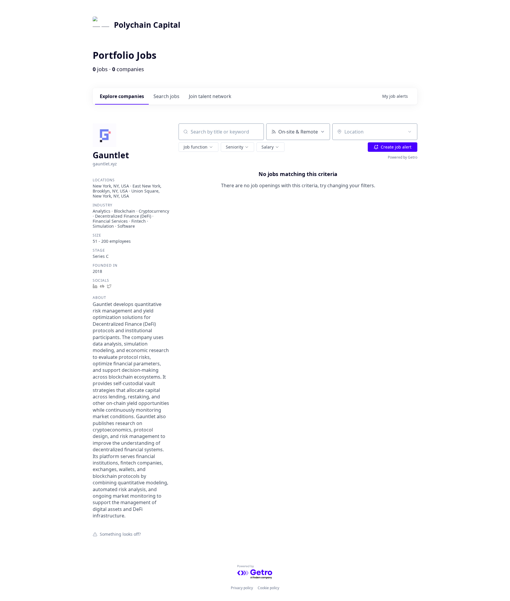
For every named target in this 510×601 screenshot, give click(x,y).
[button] (198, 147)
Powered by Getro (402, 157)
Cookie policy (268, 587)
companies (122, 96)
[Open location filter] (409, 131)
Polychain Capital (147, 24)
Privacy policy (242, 587)
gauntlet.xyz (105, 163)
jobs (166, 96)
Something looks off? (120, 534)
